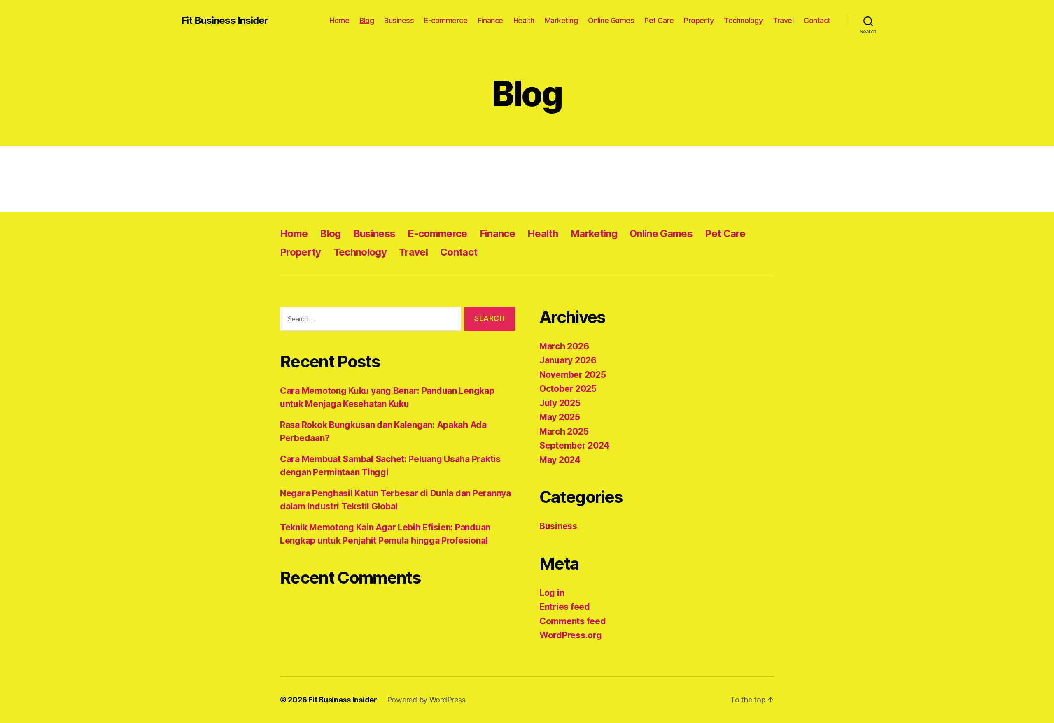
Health (523, 20)
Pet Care (659, 20)
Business (399, 20)
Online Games (611, 20)
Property (699, 20)
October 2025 (568, 389)
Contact (817, 20)
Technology (743, 20)
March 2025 (563, 431)
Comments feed (572, 621)
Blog (366, 20)
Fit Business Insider (224, 21)
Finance (490, 20)
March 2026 (564, 346)
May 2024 (560, 460)
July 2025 (560, 403)
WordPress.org (570, 635)
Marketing (561, 20)
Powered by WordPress (426, 699)
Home (339, 20)
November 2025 (572, 375)
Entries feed (564, 607)
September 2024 (574, 445)
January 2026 (568, 360)
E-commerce (445, 20)
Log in (551, 593)
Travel (783, 20)
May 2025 (559, 417)
